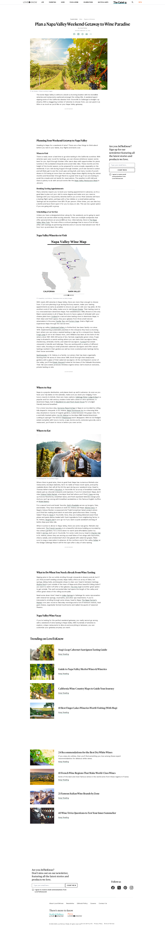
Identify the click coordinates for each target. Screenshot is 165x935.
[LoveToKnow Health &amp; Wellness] (56, 914)
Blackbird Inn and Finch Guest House (70, 402)
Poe (63, 321)
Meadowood (66, 418)
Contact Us (103, 903)
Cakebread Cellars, (57, 327)
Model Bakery (44, 501)
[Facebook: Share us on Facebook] (74, 34)
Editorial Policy (82, 903)
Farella (58, 321)
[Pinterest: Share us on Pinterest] (82, 34)
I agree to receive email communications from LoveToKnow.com (119, 176)
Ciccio (51, 515)
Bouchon (58, 489)
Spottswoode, (42, 355)
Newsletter (70, 903)
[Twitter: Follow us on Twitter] (119, 887)
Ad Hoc (45, 533)
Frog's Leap (41, 335)
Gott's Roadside (73, 505)
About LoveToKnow (56, 903)
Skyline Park (41, 584)
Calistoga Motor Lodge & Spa (86, 397)
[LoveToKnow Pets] (75, 914)
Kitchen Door (90, 508)
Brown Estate (77, 309)
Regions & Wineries (89, 19)
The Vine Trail (76, 587)
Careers (93, 903)
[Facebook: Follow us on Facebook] (113, 887)
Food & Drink (74, 19)
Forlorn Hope (74, 321)
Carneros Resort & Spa (66, 408)
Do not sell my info (87, 923)
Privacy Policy (98, 923)
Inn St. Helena (62, 415)
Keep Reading (63, 654)
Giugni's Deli (50, 520)
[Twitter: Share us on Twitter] (78, 34)
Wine (80, 19)
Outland (54, 316)
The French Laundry (53, 528)
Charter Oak (96, 533)
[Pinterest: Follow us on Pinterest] (125, 887)
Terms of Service (109, 923)
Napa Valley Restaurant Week (86, 181)
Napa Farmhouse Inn (75, 410)
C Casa (90, 494)
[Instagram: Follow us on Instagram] (131, 887)
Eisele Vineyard (59, 362)
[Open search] (132, 2)
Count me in (122, 170)
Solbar (95, 540)
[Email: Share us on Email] (87, 34)
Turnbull (83, 342)
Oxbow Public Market (49, 494)
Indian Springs (67, 595)
